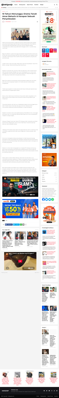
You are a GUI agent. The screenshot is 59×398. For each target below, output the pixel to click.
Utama (15, 4)
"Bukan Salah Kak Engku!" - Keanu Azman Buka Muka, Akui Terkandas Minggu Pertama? (20, 243)
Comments (46, 64)
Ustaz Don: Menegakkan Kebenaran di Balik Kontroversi (53, 295)
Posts (45, 63)
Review (49, 179)
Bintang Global (49, 173)
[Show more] (26, 225)
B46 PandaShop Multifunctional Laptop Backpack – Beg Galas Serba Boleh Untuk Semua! (29, 381)
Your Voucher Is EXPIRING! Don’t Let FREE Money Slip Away (51, 262)
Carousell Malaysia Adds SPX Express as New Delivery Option (51, 252)
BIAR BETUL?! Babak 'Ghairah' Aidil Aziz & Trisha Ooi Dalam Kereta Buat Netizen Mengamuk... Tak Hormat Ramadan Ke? (45, 316)
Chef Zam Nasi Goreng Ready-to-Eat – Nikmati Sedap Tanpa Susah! (41, 380)
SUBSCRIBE (18, 1)
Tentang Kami (22, 4)
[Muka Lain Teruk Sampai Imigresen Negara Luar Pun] (53, 331)
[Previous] (55, 7)
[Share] (37, 22)
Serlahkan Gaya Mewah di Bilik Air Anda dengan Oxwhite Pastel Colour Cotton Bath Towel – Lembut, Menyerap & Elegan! (49, 86)
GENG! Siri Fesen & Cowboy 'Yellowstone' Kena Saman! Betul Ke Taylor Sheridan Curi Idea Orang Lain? (45, 339)
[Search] (57, 5)
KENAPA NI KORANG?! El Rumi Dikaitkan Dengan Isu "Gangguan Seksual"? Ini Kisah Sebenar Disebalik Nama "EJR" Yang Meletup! (45, 360)
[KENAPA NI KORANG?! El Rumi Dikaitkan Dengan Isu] (45, 351)
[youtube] (49, 391)
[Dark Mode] (55, 5)
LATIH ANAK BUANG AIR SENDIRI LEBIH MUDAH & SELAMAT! (51, 97)
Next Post (37, 272)
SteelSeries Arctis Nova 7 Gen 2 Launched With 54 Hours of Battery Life (51, 243)
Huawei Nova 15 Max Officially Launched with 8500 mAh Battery (51, 272)
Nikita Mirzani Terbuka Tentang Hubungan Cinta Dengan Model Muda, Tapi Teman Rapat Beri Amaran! (45, 297)
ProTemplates (17, 396)
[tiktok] (54, 391)
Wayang (49, 181)
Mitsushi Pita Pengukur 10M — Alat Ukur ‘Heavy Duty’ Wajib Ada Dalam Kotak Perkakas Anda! (5, 381)
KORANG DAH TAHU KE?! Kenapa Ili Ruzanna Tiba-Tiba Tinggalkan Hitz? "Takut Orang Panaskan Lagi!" (32, 243)
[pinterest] (57, 391)
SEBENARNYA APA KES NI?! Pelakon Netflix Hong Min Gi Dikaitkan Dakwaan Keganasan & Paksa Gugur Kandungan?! (53, 359)
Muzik (49, 177)
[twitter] (47, 391)
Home (3, 11)
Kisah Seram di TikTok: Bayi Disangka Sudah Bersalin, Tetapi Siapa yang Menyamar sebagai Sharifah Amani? (53, 316)
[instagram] (52, 391)
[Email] (23, 225)
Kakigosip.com (11, 396)
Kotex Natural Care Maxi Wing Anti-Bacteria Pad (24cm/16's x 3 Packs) (54, 380)
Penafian (36, 4)
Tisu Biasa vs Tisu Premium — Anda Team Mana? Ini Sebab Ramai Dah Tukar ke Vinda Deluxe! (48, 108)
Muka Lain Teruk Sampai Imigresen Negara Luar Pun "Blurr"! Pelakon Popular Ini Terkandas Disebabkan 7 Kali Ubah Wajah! (53, 341)
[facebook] (44, 391)
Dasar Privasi (30, 4)
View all (36, 229)
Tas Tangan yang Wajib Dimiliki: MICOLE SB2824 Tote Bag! (51, 74)
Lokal (7, 11)
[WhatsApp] (21, 225)
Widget (41, 4)
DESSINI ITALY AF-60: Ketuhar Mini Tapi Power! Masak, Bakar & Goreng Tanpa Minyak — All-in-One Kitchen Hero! (17, 382)
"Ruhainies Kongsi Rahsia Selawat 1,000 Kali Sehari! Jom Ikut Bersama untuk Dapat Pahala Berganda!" (27, 7)
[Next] (57, 7)
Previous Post (4, 272)
